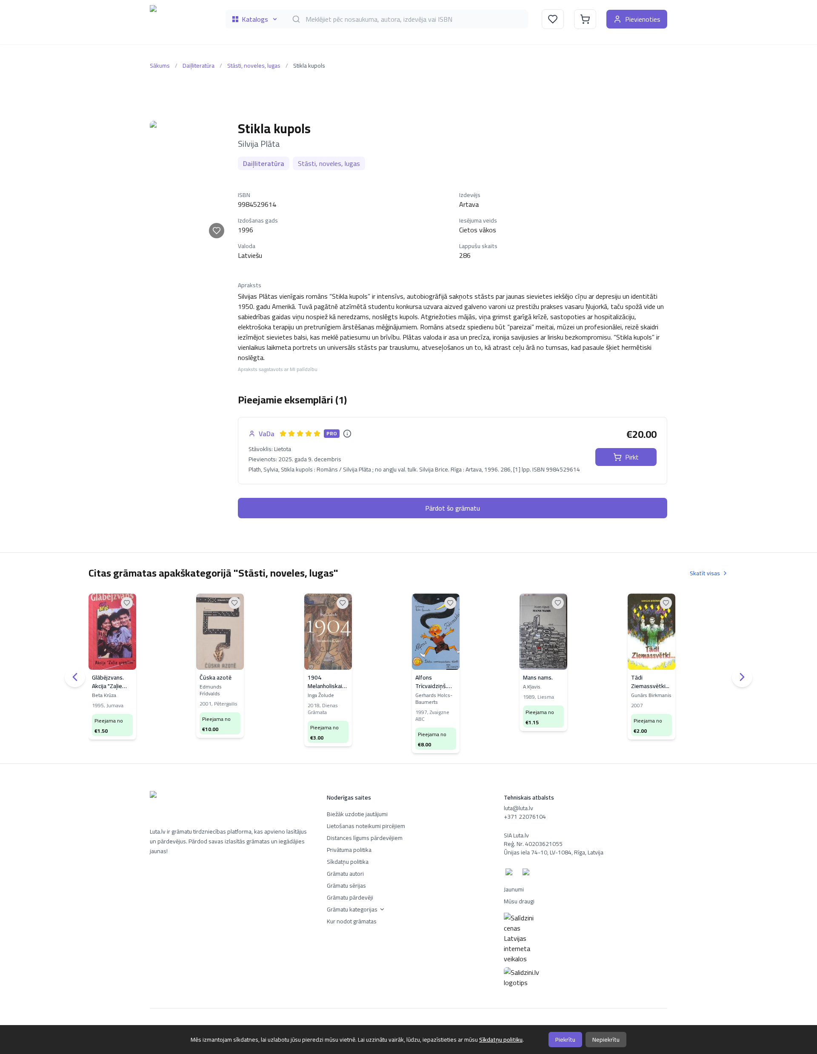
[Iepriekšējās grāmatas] (75, 677)
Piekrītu (565, 1039)
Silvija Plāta (259, 143)
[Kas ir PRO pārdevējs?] (347, 434)
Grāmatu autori (345, 873)
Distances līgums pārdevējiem (365, 838)
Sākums (160, 65)
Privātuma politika (349, 850)
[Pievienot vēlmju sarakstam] (216, 230)
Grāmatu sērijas (346, 885)
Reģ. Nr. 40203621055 (533, 844)
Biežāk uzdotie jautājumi (357, 814)
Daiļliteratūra (198, 65)
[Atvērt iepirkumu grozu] (585, 19)
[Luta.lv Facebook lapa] (510, 873)
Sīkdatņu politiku (501, 1039)
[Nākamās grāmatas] (742, 677)
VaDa (266, 433)
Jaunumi (514, 889)
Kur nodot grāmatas (352, 921)
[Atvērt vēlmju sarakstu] (553, 19)
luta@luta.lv (518, 808)
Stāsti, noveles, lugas (253, 65)
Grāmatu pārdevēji (350, 897)
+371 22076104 (525, 816)
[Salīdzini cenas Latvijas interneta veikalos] (585, 938)
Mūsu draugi (519, 901)
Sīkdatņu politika (348, 862)
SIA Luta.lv (516, 835)
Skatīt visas (705, 573)
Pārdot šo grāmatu (452, 508)
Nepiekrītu (606, 1039)
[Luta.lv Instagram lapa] (527, 873)
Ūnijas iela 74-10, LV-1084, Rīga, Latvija (553, 852)
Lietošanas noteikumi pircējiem (366, 826)
